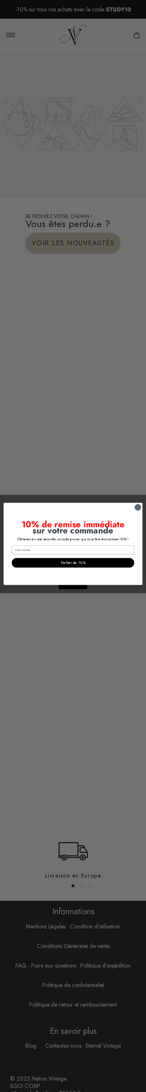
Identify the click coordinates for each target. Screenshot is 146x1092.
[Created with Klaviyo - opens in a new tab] (73, 587)
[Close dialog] (138, 507)
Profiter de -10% (73, 563)
